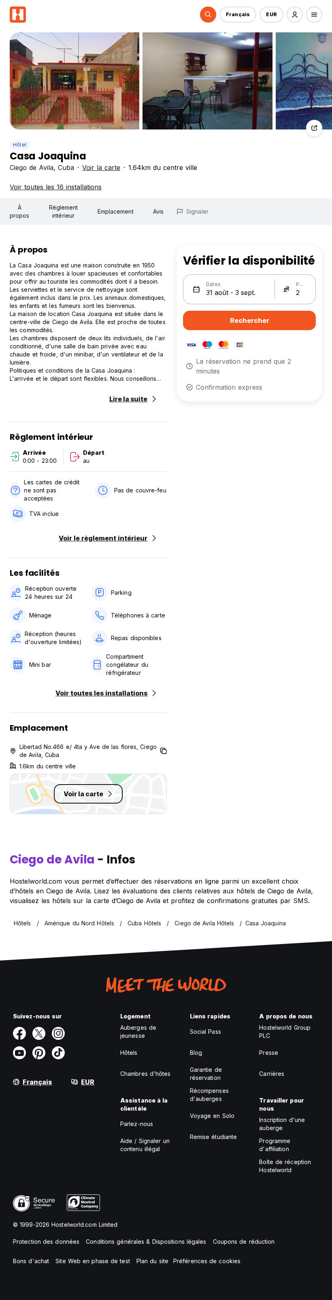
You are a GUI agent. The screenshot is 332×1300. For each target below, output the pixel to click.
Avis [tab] (158, 211)
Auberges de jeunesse (138, 1031)
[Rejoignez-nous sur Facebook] (19, 1033)
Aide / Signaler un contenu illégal (145, 1144)
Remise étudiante (213, 1136)
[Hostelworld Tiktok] (58, 1052)
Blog (196, 1052)
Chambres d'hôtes (145, 1073)
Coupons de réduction (244, 1241)
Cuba (66, 167)
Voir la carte (101, 167)
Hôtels (129, 1052)
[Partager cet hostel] (314, 128)
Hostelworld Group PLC (285, 1031)
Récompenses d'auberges (209, 1094)
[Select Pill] (208, 14)
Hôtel (19, 145)
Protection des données (46, 1241)
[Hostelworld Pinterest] (38, 1052)
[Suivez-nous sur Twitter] (38, 1033)
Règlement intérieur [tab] (63, 211)
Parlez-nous (136, 1123)
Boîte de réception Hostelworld (285, 1165)
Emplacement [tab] (116, 211)
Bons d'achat (31, 1261)
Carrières (271, 1073)
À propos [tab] (20, 211)
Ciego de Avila (31, 167)
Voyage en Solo (212, 1115)
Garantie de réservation (206, 1073)
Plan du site (152, 1261)
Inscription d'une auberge (282, 1123)
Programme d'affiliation (274, 1144)
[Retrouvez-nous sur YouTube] (19, 1052)
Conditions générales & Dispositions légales (146, 1241)
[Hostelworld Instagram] (58, 1033)
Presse (268, 1052)
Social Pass (205, 1031)
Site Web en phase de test (92, 1261)
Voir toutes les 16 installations (56, 187)
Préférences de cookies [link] (206, 1261)
